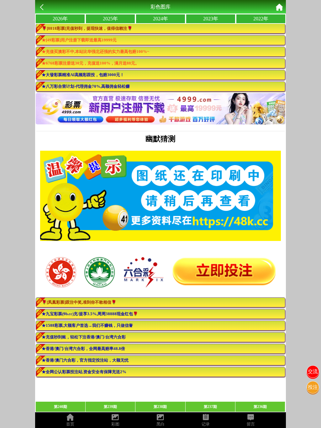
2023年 (210, 18)
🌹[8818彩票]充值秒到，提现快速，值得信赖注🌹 (87, 28)
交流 (313, 371)
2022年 (260, 18)
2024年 (160, 18)
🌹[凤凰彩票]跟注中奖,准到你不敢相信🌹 (79, 302)
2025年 (110, 18)
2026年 (60, 18)
